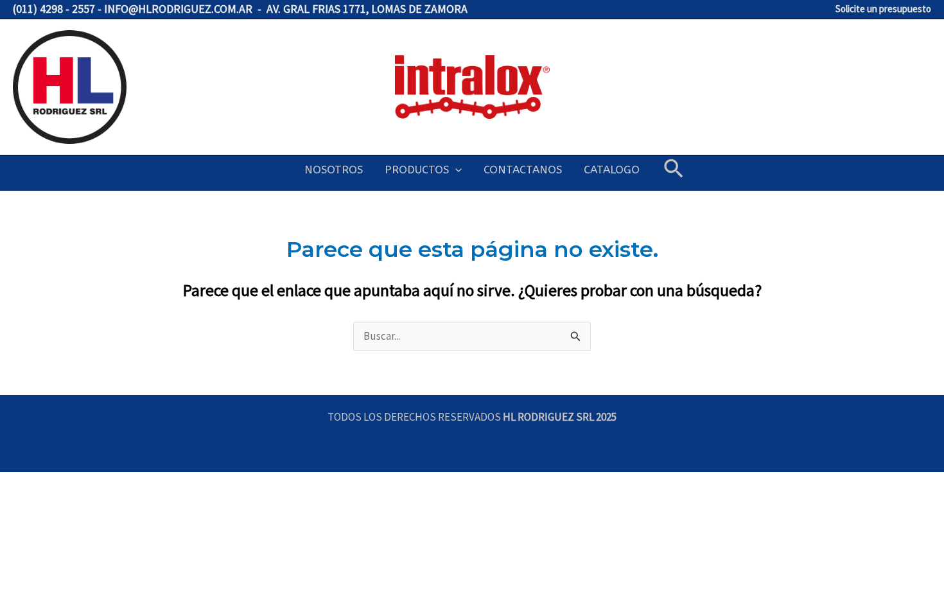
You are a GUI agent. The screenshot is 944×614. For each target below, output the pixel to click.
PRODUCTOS (417, 169)
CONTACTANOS (523, 169)
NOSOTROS (333, 169)
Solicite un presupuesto (883, 9)
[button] (455, 169)
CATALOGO (612, 169)
